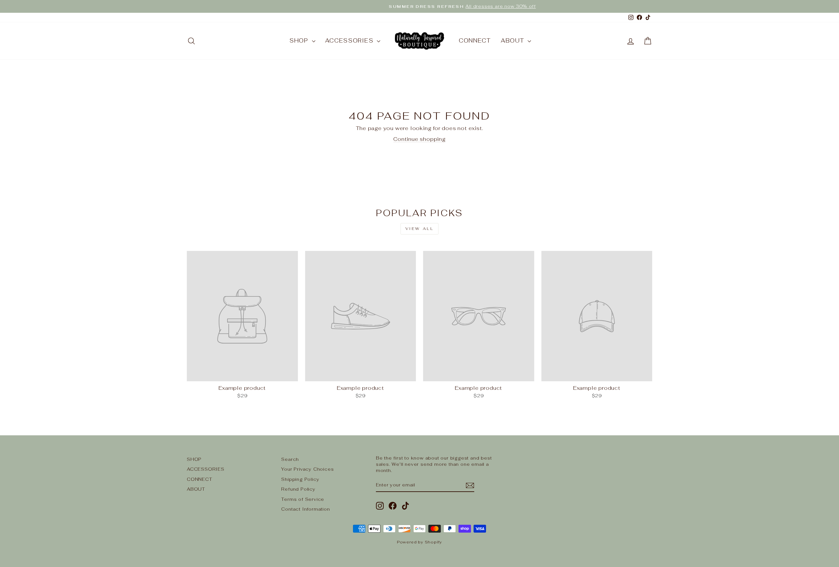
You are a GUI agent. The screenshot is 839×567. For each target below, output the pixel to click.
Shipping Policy (300, 479)
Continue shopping (419, 139)
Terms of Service (302, 499)
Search (290, 459)
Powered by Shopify (419, 542)
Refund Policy (298, 489)
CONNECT (475, 40)
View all (419, 228)
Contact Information (305, 509)
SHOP (299, 40)
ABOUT (513, 40)
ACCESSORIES (350, 40)
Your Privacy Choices (307, 469)
